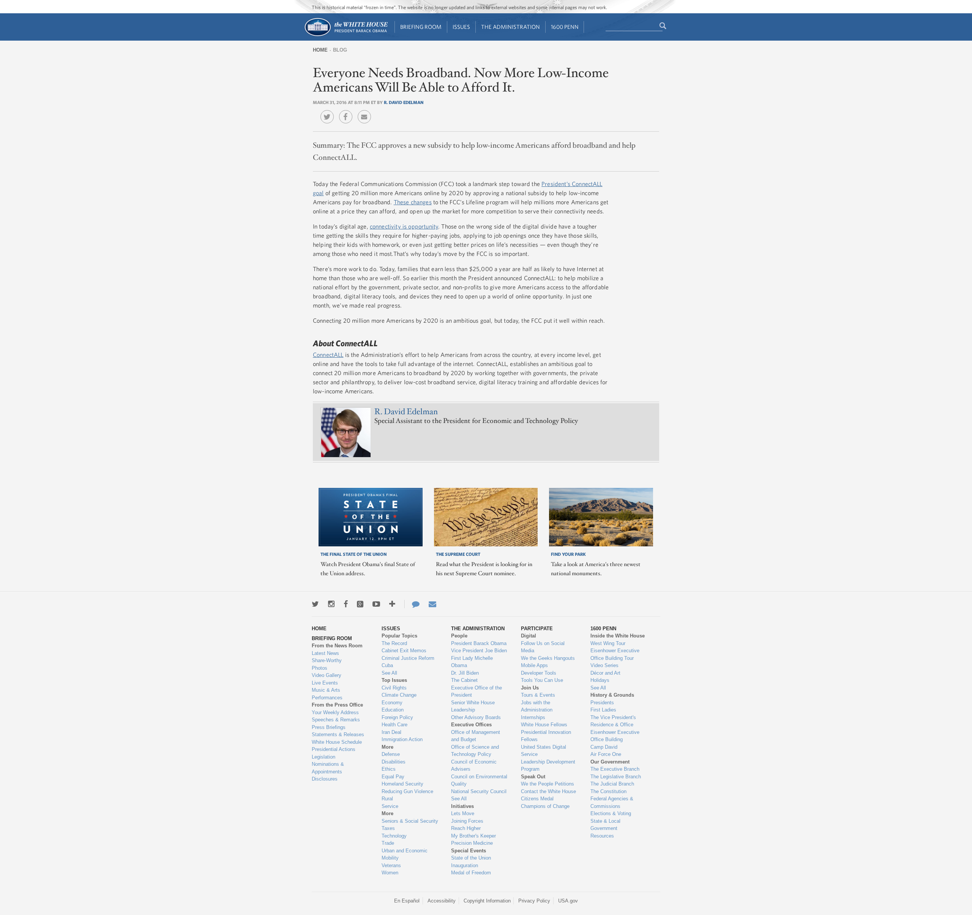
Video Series (604, 665)
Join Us (530, 688)
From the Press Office (337, 705)
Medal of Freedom (471, 873)
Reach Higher (466, 828)
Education (393, 710)
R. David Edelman (403, 102)
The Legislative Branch (615, 776)
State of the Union (471, 858)
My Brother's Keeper (473, 836)
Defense (391, 754)
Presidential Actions (333, 749)
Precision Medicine (472, 843)
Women (390, 873)
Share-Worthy (327, 660)
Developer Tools (538, 673)
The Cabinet (464, 680)
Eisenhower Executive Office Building (614, 736)
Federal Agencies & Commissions (611, 802)
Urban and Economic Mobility (405, 854)
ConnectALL (328, 354)
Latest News (325, 653)
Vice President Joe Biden (479, 650)
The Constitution (608, 791)
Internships (533, 717)
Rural (387, 798)
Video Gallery (326, 675)
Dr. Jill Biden (465, 673)
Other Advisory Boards (476, 717)
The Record (394, 643)
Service (390, 806)
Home (320, 50)
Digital (528, 636)
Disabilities (394, 762)
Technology (394, 836)
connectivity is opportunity (404, 226)
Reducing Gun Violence (407, 791)
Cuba (387, 665)
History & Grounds (612, 695)
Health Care (394, 724)
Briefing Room (421, 27)
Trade (388, 843)
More (387, 747)
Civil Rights (394, 688)
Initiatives (462, 806)
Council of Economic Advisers (474, 765)
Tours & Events (538, 695)
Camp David (603, 747)
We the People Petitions (547, 784)
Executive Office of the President (476, 691)
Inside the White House (617, 636)
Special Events (468, 850)
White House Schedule (337, 742)
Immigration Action (402, 739)
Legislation (323, 757)
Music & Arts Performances (327, 693)
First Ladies (603, 710)
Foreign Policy (397, 717)
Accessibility (442, 901)
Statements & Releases (338, 734)
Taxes (388, 828)
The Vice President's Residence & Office (613, 721)
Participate (537, 628)
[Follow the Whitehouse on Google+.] (360, 604)
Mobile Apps (534, 665)
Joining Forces (467, 821)
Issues (461, 27)
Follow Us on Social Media (543, 647)
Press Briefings (329, 727)
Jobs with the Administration (536, 706)
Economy (392, 702)
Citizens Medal (537, 798)
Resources (602, 836)
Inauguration (464, 865)
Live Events (325, 683)
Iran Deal (391, 732)
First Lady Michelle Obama (472, 662)
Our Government (610, 762)
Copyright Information (487, 901)
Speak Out (533, 776)
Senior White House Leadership (473, 706)
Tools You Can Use (542, 680)
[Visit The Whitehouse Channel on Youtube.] (376, 604)
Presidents (602, 702)
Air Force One (605, 754)
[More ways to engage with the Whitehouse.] (392, 604)
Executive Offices (471, 724)
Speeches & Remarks (336, 720)
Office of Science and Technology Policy (475, 750)
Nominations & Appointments (328, 768)
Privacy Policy (534, 901)
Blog (340, 50)
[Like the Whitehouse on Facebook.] (346, 604)
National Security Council (479, 791)
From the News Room (337, 645)
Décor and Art (605, 673)
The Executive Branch (614, 769)
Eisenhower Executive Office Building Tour (614, 654)
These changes (413, 202)
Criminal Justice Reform (408, 658)
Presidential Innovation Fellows (546, 736)
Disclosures (325, 779)
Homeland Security (402, 784)
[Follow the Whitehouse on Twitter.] (315, 604)
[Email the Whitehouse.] (432, 604)
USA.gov (568, 901)
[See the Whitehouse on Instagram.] (331, 604)
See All (389, 673)
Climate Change (399, 695)
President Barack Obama (479, 643)
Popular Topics (399, 636)
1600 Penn (565, 27)
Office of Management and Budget (475, 736)
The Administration (510, 27)
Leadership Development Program (548, 765)
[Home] (346, 35)
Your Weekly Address (335, 712)
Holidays (599, 680)
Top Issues (394, 680)
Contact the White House (548, 791)
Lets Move (462, 813)
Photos (319, 668)
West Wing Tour (607, 643)
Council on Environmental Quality (479, 780)
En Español (407, 901)
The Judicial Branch (612, 784)
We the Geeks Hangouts (548, 658)
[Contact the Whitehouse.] (412, 604)
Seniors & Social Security (410, 821)
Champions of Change (545, 806)
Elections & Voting (610, 813)
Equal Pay (393, 776)
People (459, 636)
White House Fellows (544, 724)
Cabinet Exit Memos (404, 650)
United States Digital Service (543, 750)
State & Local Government (605, 824)
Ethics (389, 769)
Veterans (391, 865)
